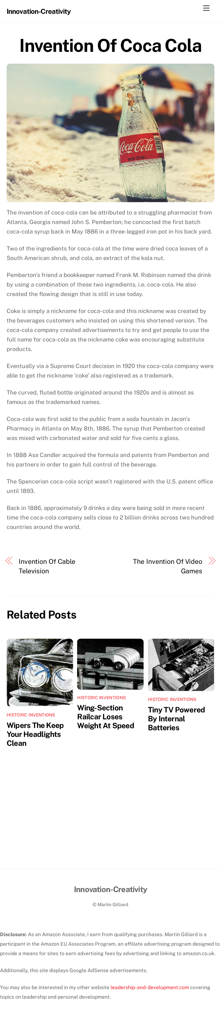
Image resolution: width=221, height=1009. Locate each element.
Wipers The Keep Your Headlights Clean (35, 734)
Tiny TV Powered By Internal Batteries (176, 718)
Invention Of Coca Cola (110, 45)
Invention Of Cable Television (47, 566)
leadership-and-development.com (149, 987)
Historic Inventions (31, 714)
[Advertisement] (110, 825)
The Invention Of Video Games (167, 566)
